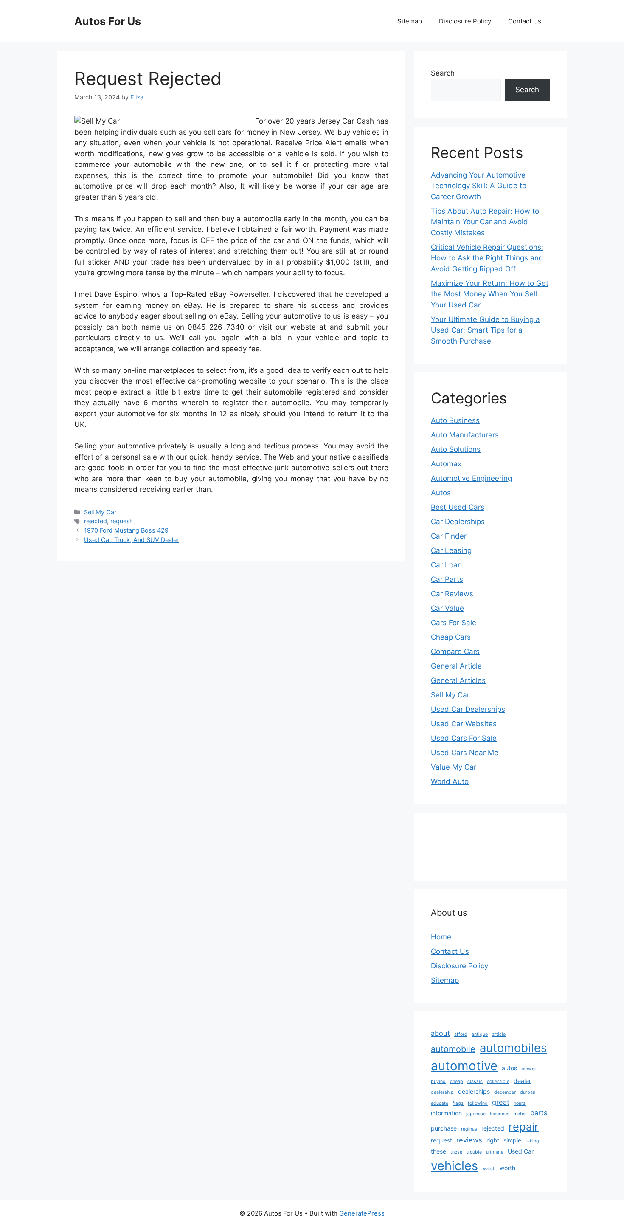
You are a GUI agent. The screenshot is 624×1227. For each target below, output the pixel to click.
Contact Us (524, 21)
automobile (453, 1049)
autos (509, 1068)
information (446, 1113)
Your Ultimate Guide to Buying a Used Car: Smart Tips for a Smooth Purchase (485, 330)
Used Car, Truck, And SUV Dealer (131, 539)
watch (488, 1168)
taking (532, 1141)
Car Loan (446, 565)
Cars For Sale (453, 622)
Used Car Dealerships (468, 709)
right (492, 1140)
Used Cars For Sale (464, 738)
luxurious (499, 1114)
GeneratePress (362, 1213)
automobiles (513, 1048)
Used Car (521, 1151)
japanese (476, 1114)
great (500, 1102)
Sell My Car (100, 512)
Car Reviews (452, 594)
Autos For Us (107, 21)
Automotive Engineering (471, 478)
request (121, 521)
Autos (441, 492)
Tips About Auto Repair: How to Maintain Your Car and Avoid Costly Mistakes (485, 222)
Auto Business (455, 420)
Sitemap (409, 21)
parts (539, 1113)
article (499, 1034)
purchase (444, 1128)
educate (439, 1103)
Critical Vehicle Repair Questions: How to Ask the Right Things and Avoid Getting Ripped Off (487, 258)
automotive (464, 1065)
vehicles (454, 1165)
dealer (522, 1080)
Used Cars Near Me (464, 752)
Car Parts (447, 579)
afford (460, 1034)
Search (443, 73)
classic (475, 1081)
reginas (469, 1129)
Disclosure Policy (465, 21)
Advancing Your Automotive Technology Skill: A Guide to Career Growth (478, 186)
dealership (442, 1092)
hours (520, 1103)
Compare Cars (455, 651)
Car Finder (449, 536)
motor (520, 1114)
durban (527, 1092)
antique (480, 1034)
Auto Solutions (456, 449)
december (505, 1092)
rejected (95, 521)
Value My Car (453, 767)
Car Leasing (451, 550)
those (456, 1152)
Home (441, 937)
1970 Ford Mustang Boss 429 (126, 530)
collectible (498, 1081)
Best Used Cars (457, 507)
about (440, 1033)
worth (507, 1167)
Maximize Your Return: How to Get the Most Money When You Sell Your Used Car (489, 294)
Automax (446, 464)
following (478, 1103)
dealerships (474, 1091)
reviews (469, 1140)
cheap (456, 1081)
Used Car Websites (464, 723)
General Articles (458, 680)
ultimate (494, 1152)
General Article (456, 666)
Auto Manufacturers (465, 435)
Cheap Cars (451, 637)
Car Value (447, 608)
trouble (474, 1152)
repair (524, 1126)
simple (512, 1140)
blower (528, 1069)
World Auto (450, 781)
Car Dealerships (458, 521)
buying (438, 1081)
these (438, 1151)
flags (458, 1103)
